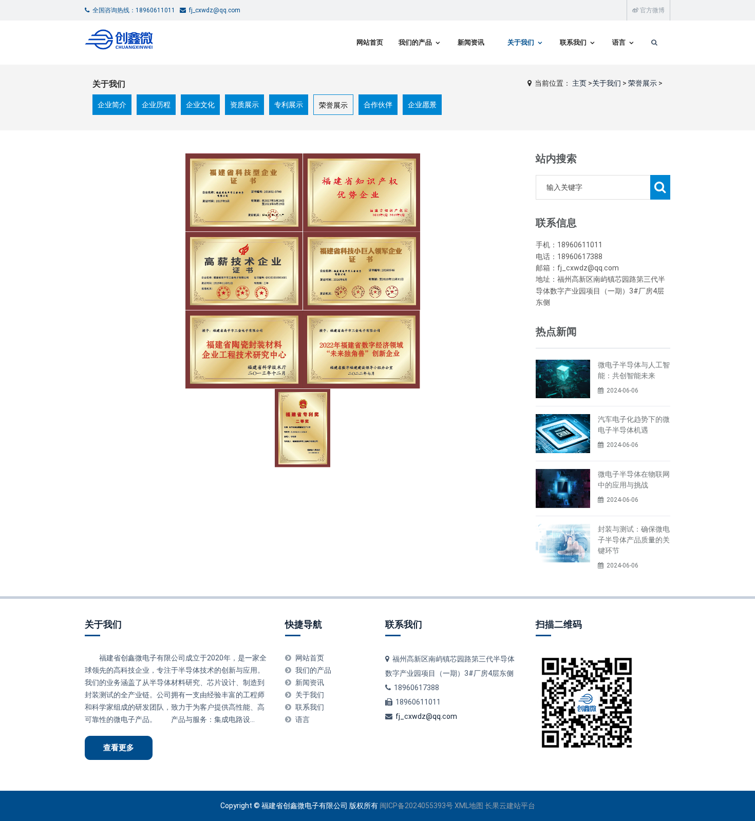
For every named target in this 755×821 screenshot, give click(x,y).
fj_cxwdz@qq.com (426, 716)
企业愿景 (422, 105)
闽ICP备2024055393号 (417, 806)
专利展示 (288, 105)
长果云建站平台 (510, 806)
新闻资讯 (471, 42)
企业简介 (112, 105)
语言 (619, 42)
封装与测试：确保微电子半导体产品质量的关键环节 (634, 540)
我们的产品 (415, 42)
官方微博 (651, 10)
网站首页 (369, 42)
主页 (579, 83)
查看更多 (118, 747)
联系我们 (573, 42)
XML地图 (469, 806)
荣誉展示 (642, 83)
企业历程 (156, 105)
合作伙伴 (378, 105)
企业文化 (200, 105)
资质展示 (244, 105)
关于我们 (520, 42)
